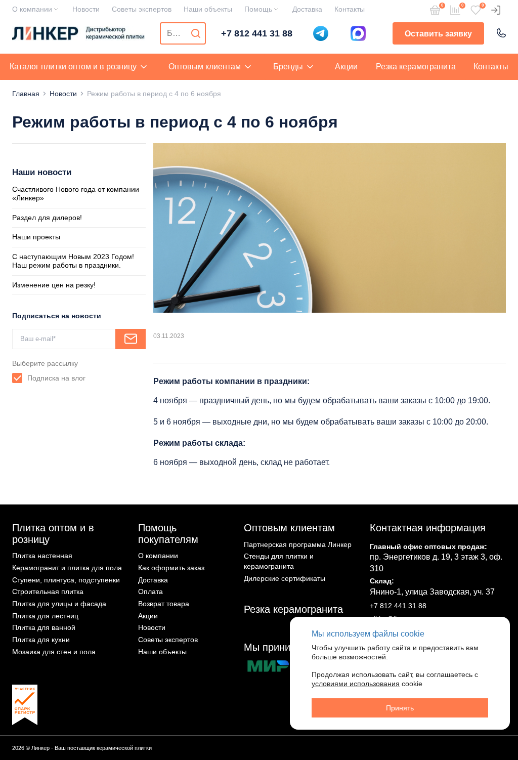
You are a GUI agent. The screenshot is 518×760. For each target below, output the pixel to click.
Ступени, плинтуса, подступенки (66, 580)
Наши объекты (208, 9)
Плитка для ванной (43, 627)
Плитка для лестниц (45, 616)
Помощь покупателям (168, 533)
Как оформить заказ (171, 568)
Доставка (307, 9)
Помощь (258, 9)
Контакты (349, 9)
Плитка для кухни (41, 640)
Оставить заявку (438, 33)
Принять (400, 708)
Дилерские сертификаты (284, 578)
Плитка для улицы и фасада (59, 604)
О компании (32, 9)
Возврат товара (163, 604)
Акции (346, 66)
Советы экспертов (141, 9)
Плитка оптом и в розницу (53, 533)
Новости (86, 9)
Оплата (150, 591)
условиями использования (356, 684)
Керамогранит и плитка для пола (67, 568)
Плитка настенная (42, 556)
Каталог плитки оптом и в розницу (73, 66)
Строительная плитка (47, 591)
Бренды (288, 66)
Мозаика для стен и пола (54, 652)
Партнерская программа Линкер (298, 544)
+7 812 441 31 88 (256, 33)
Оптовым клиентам (204, 66)
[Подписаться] (130, 339)
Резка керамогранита (416, 66)
